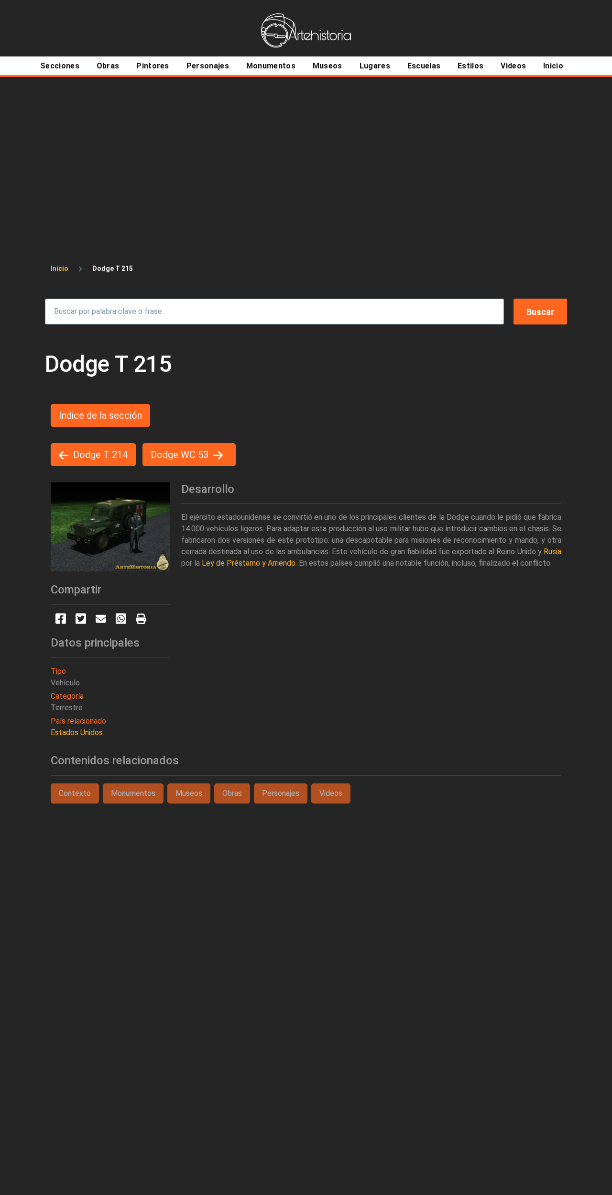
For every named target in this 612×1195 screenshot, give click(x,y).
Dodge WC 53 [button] (179, 454)
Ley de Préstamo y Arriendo (248, 563)
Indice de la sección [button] (100, 415)
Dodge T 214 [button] (100, 454)
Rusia (552, 551)
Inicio (59, 268)
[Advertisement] (306, 149)
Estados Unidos (77, 732)
